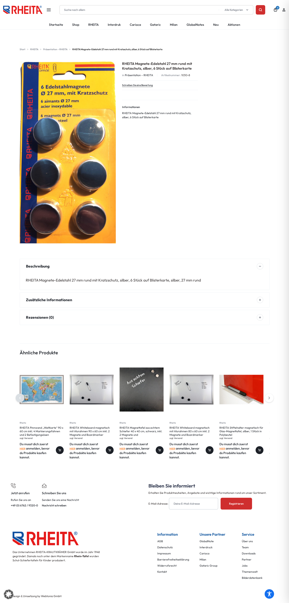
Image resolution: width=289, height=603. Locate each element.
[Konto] (284, 10)
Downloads (249, 553)
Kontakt (162, 571)
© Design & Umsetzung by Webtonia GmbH (35, 596)
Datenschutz (165, 547)
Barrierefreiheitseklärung (173, 559)
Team (245, 547)
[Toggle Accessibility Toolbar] (269, 594)
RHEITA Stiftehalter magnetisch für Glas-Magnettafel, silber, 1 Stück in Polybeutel (241, 431)
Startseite (56, 25)
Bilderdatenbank (252, 578)
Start (22, 49)
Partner (246, 559)
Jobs (245, 565)
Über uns (247, 541)
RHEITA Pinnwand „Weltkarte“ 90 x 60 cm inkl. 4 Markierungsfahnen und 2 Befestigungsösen (41, 431)
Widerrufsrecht (167, 565)
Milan (174, 25)
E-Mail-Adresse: (158, 503)
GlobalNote (207, 541)
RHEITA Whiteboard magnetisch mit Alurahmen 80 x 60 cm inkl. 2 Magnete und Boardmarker (189, 431)
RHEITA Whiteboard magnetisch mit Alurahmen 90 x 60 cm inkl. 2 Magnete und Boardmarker (90, 431)
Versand (28, 438)
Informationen (131, 107)
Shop (75, 25)
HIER (22, 448)
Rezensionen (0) (40, 317)
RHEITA (93, 25)
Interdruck (206, 547)
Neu (216, 25)
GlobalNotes (195, 25)
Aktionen (234, 25)
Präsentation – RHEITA (55, 49)
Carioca (135, 25)
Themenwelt (250, 571)
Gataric (155, 25)
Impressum (164, 553)
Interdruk (114, 25)
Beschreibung (38, 266)
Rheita (23, 422)
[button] (269, 398)
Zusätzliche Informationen (49, 299)
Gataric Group (208, 565)
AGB (160, 541)
